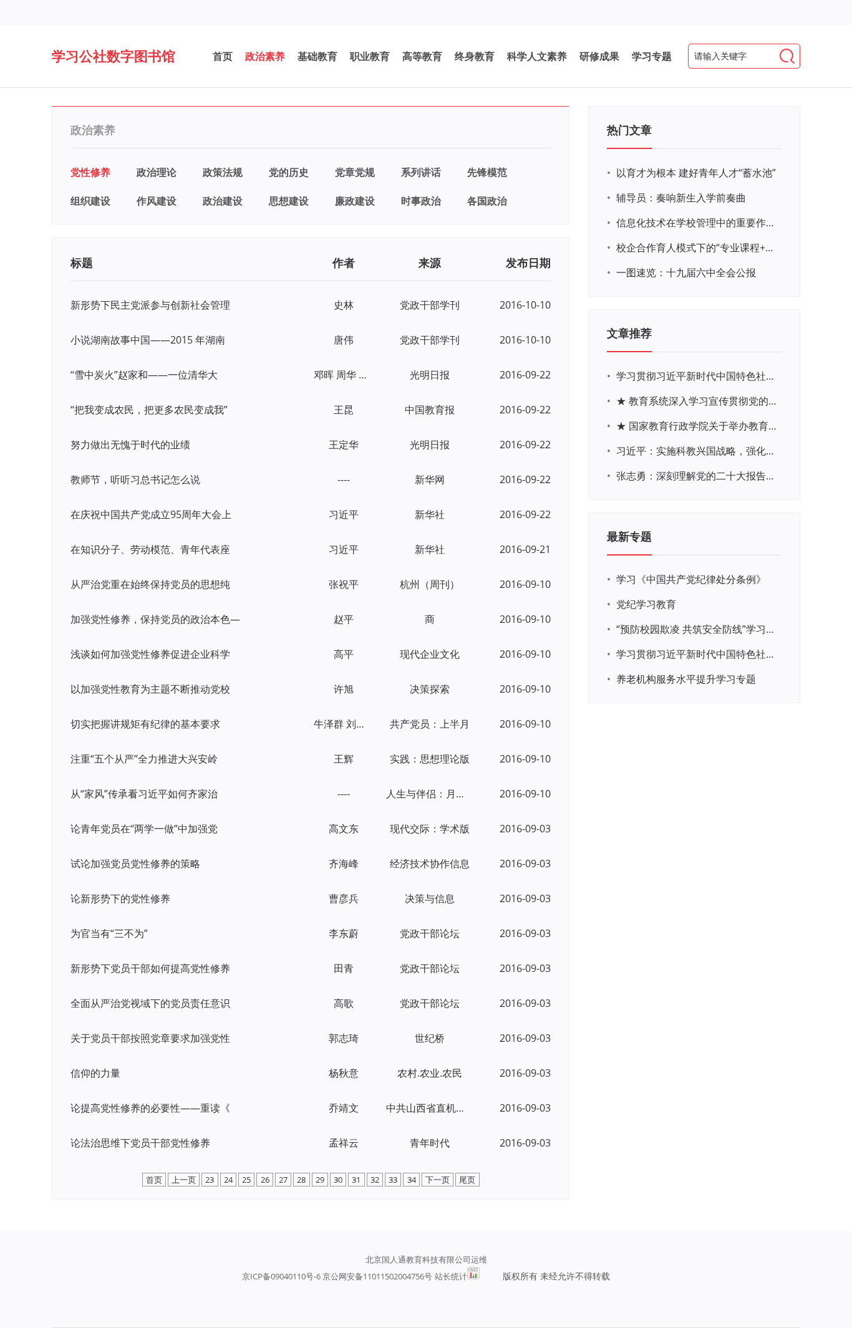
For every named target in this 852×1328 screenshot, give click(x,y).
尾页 (467, 1179)
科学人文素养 (537, 56)
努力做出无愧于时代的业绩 (130, 444)
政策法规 (223, 172)
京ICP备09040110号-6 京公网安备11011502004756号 (337, 1276)
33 (393, 1179)
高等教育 (422, 56)
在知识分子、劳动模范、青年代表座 (150, 549)
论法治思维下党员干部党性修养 (140, 1143)
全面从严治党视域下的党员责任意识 (150, 1003)
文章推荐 (629, 332)
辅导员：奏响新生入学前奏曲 (681, 197)
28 (301, 1179)
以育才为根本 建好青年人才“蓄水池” (696, 173)
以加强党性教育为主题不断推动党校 (150, 689)
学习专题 (652, 56)
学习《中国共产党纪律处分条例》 (691, 579)
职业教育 (370, 56)
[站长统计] (473, 1273)
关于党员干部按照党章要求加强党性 (150, 1038)
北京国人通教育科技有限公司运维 (426, 1259)
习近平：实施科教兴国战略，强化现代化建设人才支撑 (697, 451)
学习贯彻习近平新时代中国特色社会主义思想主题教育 (697, 654)
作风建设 (157, 201)
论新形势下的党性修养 (120, 898)
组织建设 (90, 201)
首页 (223, 56)
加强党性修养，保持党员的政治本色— (155, 619)
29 (320, 1179)
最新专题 (629, 536)
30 (338, 1179)
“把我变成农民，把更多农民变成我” (149, 409)
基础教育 (317, 56)
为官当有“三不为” (109, 933)
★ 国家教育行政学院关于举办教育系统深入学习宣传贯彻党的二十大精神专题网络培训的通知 (697, 426)
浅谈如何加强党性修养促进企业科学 (150, 654)
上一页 (184, 1179)
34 (411, 1179)
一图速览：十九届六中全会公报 (686, 272)
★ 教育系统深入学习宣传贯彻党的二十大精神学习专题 (697, 401)
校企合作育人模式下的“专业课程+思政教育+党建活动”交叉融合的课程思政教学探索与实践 (697, 247)
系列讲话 (421, 172)
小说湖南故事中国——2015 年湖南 (147, 340)
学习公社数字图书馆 (113, 55)
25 (246, 1179)
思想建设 (289, 201)
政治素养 (265, 56)
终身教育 (475, 56)
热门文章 (629, 129)
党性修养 (90, 172)
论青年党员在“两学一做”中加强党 (144, 828)
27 (283, 1179)
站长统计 (451, 1276)
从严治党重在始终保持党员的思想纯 (150, 584)
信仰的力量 (95, 1073)
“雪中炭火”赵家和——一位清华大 (144, 375)
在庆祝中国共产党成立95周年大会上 (150, 514)
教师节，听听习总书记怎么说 (135, 479)
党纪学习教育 (646, 604)
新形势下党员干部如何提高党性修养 (150, 968)
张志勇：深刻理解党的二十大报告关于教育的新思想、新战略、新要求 (697, 476)
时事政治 (421, 201)
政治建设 (223, 201)
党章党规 (355, 172)
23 (209, 1179)
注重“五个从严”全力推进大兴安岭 (144, 759)
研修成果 (599, 56)
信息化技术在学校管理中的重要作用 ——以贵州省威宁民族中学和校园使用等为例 (697, 222)
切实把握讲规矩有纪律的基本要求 (145, 724)
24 (228, 1179)
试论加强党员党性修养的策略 (135, 863)
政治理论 (157, 172)
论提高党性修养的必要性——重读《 (150, 1108)
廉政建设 (355, 201)
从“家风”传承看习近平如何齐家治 (144, 794)
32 (374, 1179)
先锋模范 (487, 172)
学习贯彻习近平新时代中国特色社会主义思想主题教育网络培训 (697, 376)
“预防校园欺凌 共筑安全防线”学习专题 (697, 629)
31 (356, 1179)
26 (265, 1179)
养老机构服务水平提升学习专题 (686, 679)
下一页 (437, 1179)
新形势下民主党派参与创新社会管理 (150, 305)
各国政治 (487, 201)
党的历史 (289, 172)
